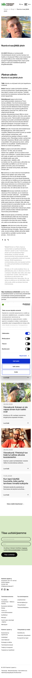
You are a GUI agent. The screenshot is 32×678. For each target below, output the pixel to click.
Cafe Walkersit (5, 639)
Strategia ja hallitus (6, 642)
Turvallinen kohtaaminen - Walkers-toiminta (8, 601)
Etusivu (6, 9)
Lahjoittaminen (21, 599)
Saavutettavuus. (23, 670)
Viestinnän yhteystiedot (23, 635)
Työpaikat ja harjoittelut (7, 650)
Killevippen (4, 624)
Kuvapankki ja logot (22, 638)
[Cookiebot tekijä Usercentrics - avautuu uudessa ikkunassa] (23, 304)
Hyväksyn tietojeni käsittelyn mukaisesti (16, 549)
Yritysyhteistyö (21, 605)
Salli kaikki (16, 361)
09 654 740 (4, 584)
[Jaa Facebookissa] (2, 240)
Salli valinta (16, 366)
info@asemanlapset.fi (7, 586)
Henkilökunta (21, 632)
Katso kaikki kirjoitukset (15, 504)
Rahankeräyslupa (13, 670)
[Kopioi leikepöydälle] (8, 240)
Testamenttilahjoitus (22, 607)
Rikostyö (3, 617)
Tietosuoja (4, 670)
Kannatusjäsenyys (22, 602)
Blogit (13, 9)
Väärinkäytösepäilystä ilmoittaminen (11, 672)
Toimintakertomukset (7, 644)
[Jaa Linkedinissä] (5, 240)
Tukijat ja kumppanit (7, 647)
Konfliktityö (4, 615)
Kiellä (16, 372)
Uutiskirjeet (4, 637)
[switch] (27, 338)
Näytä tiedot (23, 355)
